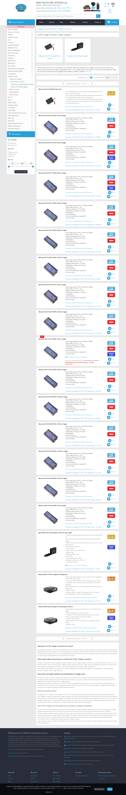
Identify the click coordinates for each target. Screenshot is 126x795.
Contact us (97, 22)
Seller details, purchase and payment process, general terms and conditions (90, 745)
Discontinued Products (14, 128)
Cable (9, 40)
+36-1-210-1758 (63, 8)
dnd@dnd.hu (50, 11)
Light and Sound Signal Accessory (17, 113)
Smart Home (11, 121)
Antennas (10, 34)
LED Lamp (11, 118)
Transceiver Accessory (14, 32)
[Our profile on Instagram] (105, 6)
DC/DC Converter (14, 89)
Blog (61, 22)
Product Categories (17, 22)
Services (51, 22)
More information (99, 789)
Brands (72, 22)
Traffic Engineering (13, 115)
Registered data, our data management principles (26, 749)
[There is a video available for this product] (111, 124)
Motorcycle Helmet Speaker (15, 71)
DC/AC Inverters (13, 94)
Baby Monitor (12, 60)
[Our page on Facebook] (105, 3)
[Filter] (30, 163)
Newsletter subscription (20, 171)
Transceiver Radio (13, 29)
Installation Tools (12, 47)
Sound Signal (11, 110)
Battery (10, 100)
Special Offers (21, 26)
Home (41, 22)
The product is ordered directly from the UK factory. (79, 106)
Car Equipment (12, 74)
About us (85, 22)
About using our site (17, 753)
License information (79, 764)
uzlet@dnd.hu (48, 8)
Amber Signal (11, 107)
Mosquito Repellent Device (15, 123)
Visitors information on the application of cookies (26, 756)
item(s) (114, 22)
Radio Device (11, 63)
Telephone (11, 58)
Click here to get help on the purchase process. (83, 741)
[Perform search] (98, 16)
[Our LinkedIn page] (113, 6)
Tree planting (101, 778)
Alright (110, 789)
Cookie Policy (59, 788)
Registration (34, 775)
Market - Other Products (14, 126)
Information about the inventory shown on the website (85, 752)
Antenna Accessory (13, 37)
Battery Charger (12, 102)
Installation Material (13, 45)
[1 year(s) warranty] (111, 91)
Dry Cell (10, 97)
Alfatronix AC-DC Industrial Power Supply (22, 84)
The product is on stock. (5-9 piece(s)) (77, 565)
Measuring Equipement (14, 50)
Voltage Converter (13, 76)
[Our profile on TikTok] (108, 6)
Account (33, 778)
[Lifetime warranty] (111, 118)
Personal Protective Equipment (16, 68)
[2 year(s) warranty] (111, 577)
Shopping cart (34, 781)
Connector (11, 42)
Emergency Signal (13, 105)
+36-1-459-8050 (63, 11)
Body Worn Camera (13, 53)
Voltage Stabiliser (14, 92)
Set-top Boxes (11, 66)
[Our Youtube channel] (108, 3)
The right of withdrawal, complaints (79, 748)
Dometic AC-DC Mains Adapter (19, 87)
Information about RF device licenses (83, 760)
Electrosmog (11, 55)
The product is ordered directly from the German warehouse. (81, 597)
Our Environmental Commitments (107, 775)
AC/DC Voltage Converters (16, 81)
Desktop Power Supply (15, 79)
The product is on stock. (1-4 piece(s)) (77, 357)
